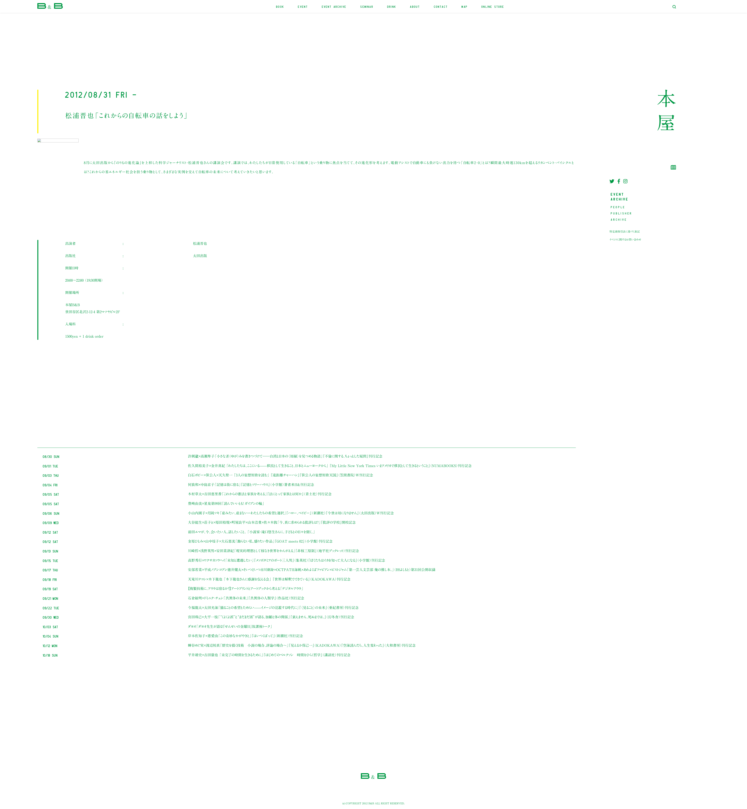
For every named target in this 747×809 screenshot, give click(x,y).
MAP (465, 6)
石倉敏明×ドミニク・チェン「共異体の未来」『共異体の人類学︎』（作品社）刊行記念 (246, 598)
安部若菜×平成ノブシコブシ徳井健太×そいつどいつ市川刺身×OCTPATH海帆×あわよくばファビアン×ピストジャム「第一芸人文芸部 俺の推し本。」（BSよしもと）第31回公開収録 (311, 569)
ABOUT (415, 6)
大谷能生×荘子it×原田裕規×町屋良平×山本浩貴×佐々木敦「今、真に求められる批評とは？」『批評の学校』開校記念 (272, 522)
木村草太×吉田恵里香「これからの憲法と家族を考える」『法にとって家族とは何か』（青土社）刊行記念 (260, 494)
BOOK (280, 6)
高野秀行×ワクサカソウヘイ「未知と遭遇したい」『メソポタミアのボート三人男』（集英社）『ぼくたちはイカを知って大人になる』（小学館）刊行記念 (286, 560)
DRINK (391, 6)
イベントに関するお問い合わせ (625, 239)
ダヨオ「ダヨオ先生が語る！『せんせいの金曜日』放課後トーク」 (230, 626)
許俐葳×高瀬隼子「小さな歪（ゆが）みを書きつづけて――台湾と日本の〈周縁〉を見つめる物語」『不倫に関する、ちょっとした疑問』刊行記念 (285, 456)
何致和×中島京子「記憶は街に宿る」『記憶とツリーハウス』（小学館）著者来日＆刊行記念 (251, 484)
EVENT (303, 6)
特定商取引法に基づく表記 (624, 231)
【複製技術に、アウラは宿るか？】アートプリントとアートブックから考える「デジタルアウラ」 (245, 588)
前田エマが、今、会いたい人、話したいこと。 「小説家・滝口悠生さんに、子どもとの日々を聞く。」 (251, 532)
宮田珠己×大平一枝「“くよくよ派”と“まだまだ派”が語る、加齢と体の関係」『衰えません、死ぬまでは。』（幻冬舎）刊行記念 (271, 617)
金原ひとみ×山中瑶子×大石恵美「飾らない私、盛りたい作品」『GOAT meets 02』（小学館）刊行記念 (260, 541)
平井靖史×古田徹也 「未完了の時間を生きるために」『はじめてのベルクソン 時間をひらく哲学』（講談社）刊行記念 (269, 655)
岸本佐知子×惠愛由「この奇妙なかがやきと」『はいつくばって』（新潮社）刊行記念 (245, 636)
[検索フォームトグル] (674, 7)
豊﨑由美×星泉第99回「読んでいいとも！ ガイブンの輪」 (226, 503)
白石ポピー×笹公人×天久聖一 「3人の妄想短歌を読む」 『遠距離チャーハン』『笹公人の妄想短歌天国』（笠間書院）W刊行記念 (280, 475)
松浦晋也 (200, 243)
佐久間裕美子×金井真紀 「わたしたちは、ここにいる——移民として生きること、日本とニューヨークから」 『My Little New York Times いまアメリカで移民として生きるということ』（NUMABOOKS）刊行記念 (330, 465)
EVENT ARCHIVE (334, 6)
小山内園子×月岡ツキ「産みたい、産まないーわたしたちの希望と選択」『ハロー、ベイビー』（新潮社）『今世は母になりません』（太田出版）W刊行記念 (291, 513)
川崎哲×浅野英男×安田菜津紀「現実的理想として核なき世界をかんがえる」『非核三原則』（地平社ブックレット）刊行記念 (273, 551)
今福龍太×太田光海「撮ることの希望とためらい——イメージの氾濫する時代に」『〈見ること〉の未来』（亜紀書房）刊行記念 (273, 607)
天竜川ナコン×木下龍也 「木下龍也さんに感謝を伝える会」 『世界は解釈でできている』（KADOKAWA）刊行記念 (269, 579)
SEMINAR (366, 6)
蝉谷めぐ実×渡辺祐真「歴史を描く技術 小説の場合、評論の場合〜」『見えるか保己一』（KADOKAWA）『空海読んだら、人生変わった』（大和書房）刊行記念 (302, 645)
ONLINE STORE (492, 6)
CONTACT (441, 6)
